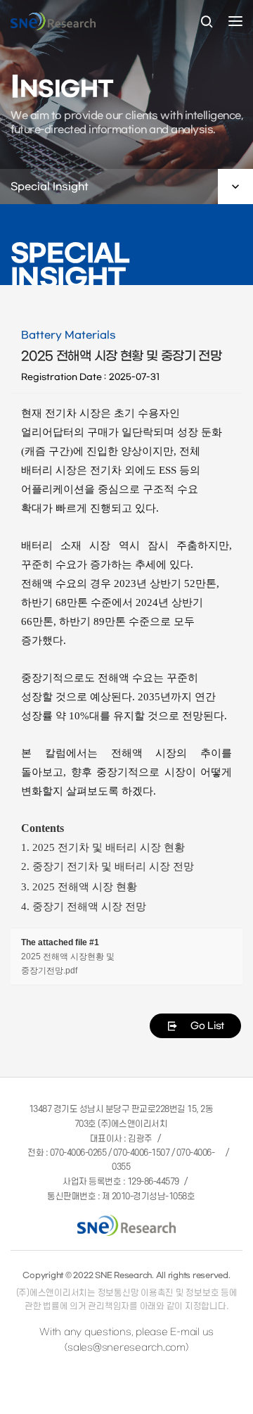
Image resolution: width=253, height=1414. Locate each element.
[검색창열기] (206, 22)
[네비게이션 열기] (235, 21)
